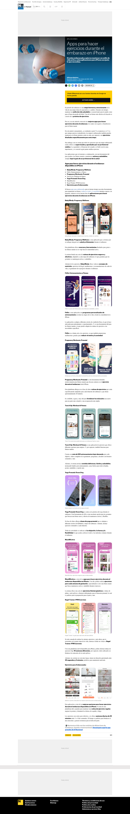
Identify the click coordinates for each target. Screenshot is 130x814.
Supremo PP (67, 1)
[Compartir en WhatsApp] (69, 85)
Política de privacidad (90, 803)
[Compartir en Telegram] (72, 85)
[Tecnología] (21, 6)
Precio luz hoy (92, 1)
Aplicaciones (76, 735)
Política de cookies (89, 805)
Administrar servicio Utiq (91, 809)
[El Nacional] (20, 802)
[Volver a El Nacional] (36, 6)
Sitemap (53, 803)
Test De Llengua (36, 1)
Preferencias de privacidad (92, 807)
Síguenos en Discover (24, 1)
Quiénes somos (30, 800)
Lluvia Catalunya (47, 1)
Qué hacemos (30, 803)
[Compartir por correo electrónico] (79, 85)
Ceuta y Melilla (58, 1)
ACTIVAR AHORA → (88, 100)
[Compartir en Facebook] (76, 85)
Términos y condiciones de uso (93, 800)
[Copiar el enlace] (82, 85)
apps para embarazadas (78, 189)
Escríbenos (54, 800)
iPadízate (68, 735)
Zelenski (74, 1)
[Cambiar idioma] (56, 6)
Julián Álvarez (83, 1)
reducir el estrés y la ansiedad (90, 191)
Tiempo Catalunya (103, 1)
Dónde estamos (30, 805)
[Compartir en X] (66, 85)
